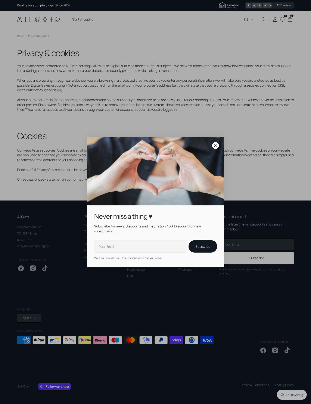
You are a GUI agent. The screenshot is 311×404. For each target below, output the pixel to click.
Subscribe (202, 246)
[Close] (215, 145)
